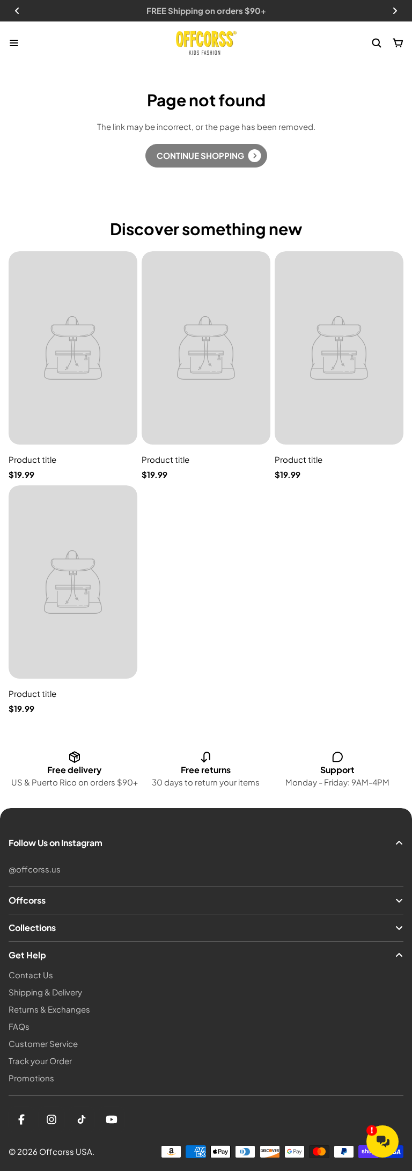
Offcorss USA (65, 1151)
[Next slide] (394, 10)
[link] (206, 156)
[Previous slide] (17, 10)
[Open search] (376, 43)
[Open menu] (14, 43)
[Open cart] (398, 43)
